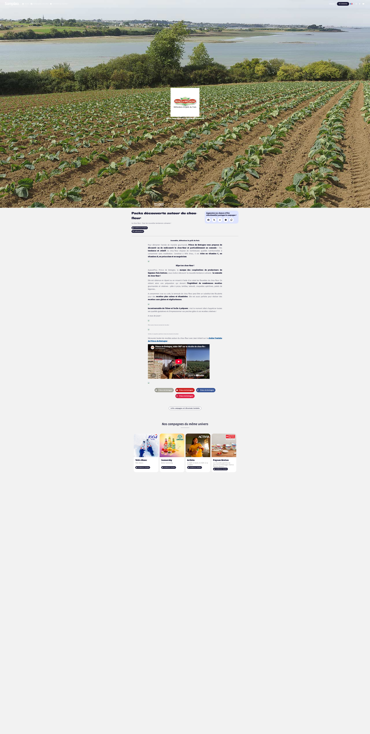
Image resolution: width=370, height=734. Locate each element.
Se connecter (343, 4)
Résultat (177, 204)
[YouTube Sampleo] (363, 4)
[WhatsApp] (220, 220)
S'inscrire (332, 4)
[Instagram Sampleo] (356, 4)
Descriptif (159, 204)
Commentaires (210, 204)
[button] (351, 4)
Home (27, 4)
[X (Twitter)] (214, 220)
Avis (192, 204)
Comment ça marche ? (60, 4)
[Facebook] (208, 220)
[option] (159, 204)
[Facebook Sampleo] (359, 4)
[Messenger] (226, 220)
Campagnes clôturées (41, 4)
